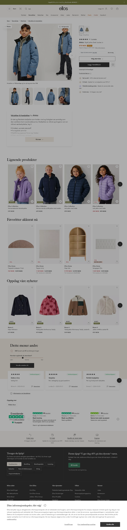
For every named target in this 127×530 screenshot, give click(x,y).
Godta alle (110, 524)
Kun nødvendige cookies (86, 524)
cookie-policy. (12, 519)
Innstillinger (68, 524)
